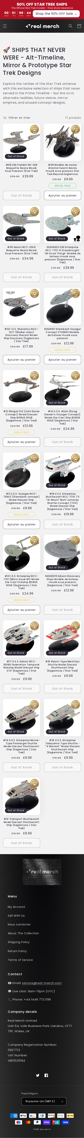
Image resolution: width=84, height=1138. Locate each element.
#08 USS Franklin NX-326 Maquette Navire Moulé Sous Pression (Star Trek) (21, 168)
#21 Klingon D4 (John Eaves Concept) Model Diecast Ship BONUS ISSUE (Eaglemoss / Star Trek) (21, 416)
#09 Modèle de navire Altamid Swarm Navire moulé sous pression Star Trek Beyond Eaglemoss (62, 169)
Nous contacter (19, 924)
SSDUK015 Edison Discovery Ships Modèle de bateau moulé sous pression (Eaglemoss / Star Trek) (62, 581)
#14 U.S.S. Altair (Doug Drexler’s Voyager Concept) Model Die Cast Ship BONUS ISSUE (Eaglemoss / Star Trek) (62, 417)
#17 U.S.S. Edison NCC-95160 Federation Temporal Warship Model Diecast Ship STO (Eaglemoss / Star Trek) (21, 667)
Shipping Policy (19, 942)
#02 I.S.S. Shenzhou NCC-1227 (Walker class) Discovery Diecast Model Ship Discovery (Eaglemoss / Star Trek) (21, 335)
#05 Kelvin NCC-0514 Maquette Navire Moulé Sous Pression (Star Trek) (21, 250)
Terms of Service (20, 960)
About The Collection (23, 933)
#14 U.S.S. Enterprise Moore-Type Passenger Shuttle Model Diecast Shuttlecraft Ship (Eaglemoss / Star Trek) (21, 746)
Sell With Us (16, 916)
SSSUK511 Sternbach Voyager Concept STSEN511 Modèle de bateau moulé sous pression (62, 334)
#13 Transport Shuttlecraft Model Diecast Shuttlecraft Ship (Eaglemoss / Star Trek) (21, 824)
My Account (16, 907)
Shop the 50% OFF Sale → (56, 13)
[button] (5, 26)
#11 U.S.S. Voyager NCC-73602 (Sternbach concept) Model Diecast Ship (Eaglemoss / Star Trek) (21, 498)
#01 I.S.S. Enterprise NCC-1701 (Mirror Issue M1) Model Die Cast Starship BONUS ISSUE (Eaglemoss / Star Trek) (21, 582)
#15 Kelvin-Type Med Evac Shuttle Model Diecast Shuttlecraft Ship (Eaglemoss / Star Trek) (62, 666)
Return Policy (17, 951)
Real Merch (45, 1129)
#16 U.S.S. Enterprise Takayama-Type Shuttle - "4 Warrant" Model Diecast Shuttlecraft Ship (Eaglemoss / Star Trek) (62, 746)
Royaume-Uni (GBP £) (40, 1101)
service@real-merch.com (42, 983)
